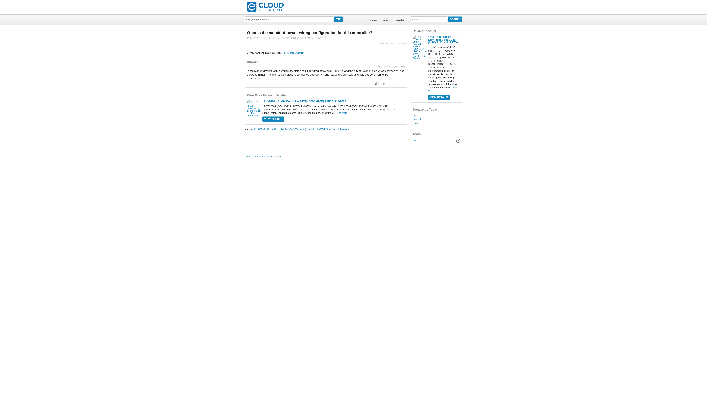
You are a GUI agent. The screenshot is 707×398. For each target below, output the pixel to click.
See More (342, 112)
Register (399, 20)
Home (373, 20)
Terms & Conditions (265, 156)
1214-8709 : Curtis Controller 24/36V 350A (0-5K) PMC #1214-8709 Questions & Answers (301, 129)
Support (417, 119)
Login (386, 20)
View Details (273, 119)
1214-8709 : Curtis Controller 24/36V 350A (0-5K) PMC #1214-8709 (304, 101)
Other (415, 123)
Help (415, 140)
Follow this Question (293, 52)
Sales (416, 115)
